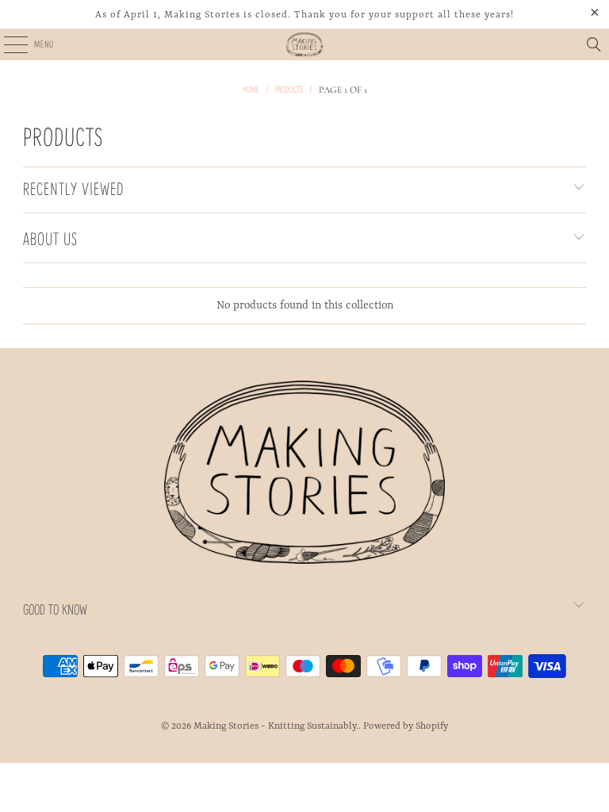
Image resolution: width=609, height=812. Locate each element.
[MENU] (6, 44)
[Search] (594, 44)
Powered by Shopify (405, 726)
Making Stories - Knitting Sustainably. (275, 726)
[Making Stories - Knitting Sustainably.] (304, 44)
